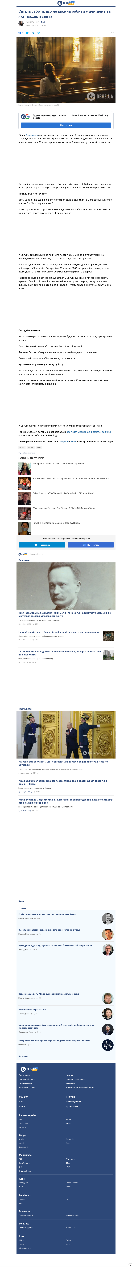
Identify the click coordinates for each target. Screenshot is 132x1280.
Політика (70, 1097)
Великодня (31, 135)
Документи (70, 1083)
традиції (31, 447)
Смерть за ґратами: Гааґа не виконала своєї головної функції (49, 930)
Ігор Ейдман (23, 1013)
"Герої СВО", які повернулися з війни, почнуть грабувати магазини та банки (50, 769)
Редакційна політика (26, 453)
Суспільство (72, 1106)
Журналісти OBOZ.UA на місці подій (80, 1087)
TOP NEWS (25, 708)
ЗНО (20, 1167)
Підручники (70, 1159)
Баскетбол (70, 1139)
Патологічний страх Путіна (32, 1009)
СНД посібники (25, 1171)
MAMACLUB (70, 1228)
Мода (68, 1244)
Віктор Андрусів (25, 918)
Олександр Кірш (25, 1032)
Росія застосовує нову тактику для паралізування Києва (47, 914)
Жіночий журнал (25, 1248)
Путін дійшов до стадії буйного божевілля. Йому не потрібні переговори (55, 945)
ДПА (67, 1163)
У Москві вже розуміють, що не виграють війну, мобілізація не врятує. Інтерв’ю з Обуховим (63, 763)
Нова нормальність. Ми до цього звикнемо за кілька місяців (48, 994)
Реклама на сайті (25, 1083)
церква (21, 447)
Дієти (21, 1203)
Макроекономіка (72, 1215)
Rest (43, 22)
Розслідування (73, 1101)
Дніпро (69, 1123)
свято (39, 447)
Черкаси (22, 1127)
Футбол (22, 1139)
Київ (20, 1119)
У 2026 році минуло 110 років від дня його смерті (39, 620)
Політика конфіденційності (76, 1079)
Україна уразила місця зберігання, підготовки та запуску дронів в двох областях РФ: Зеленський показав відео (65, 801)
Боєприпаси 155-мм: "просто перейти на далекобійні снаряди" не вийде (54, 1040)
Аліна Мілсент (32, 22)
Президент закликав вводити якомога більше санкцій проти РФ (45, 807)
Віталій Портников (26, 934)
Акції (21, 1187)
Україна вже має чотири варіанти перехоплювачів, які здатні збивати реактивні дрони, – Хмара (62, 782)
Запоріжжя (23, 1123)
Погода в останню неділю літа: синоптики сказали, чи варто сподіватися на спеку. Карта (59, 653)
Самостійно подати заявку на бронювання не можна (41, 636)
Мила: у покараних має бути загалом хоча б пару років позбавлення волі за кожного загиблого (56, 1026)
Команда (69, 1075)
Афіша (21, 1240)
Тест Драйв (23, 1183)
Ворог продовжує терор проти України (34, 788)
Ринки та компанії (26, 1215)
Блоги (22, 1106)
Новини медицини (26, 1228)
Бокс (68, 1143)
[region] (66, 162)
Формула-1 (23, 1147)
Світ (21, 1101)
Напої (68, 1199)
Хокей (21, 1143)
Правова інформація (27, 1079)
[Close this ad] (130, 1265)
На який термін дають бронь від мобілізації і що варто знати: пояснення (58, 632)
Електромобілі (72, 1183)
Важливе (24, 560)
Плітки (68, 1240)
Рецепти (22, 1199)
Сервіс (68, 1187)
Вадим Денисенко (26, 998)
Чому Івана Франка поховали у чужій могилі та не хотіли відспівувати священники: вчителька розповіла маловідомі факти (64, 614)
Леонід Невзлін (25, 949)
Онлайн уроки (24, 1163)
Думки (22, 908)
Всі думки (23, 1056)
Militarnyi (22, 1045)
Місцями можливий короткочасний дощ (35, 659)
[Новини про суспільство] (22, 555)
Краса (21, 1244)
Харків (68, 1119)
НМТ (68, 1167)
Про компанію (24, 1075)
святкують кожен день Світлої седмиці (89, 431)
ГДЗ (20, 1159)
